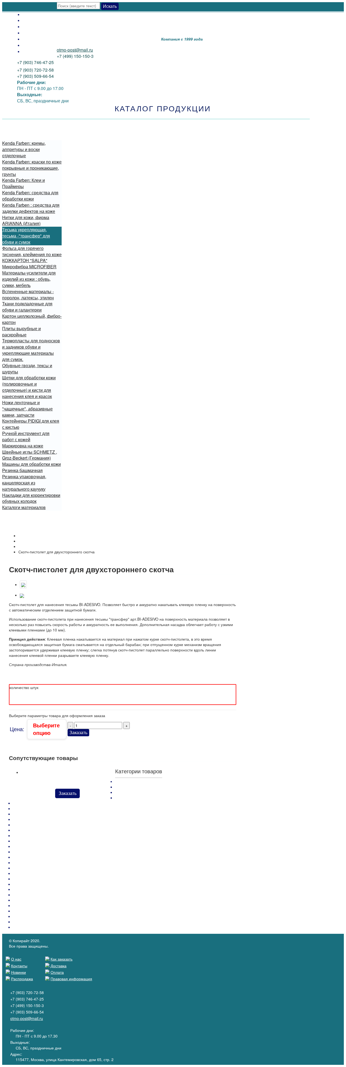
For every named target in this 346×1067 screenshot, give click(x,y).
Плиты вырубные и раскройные (21, 331)
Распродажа (34, 32)
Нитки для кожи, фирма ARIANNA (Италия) (25, 220)
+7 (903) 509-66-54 (35, 76)
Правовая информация (71, 978)
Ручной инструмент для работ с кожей (25, 436)
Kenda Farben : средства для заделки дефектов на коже (30, 208)
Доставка (31, 20)
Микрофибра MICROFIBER (29, 266)
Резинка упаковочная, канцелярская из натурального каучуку (24, 482)
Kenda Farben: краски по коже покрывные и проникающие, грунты (32, 168)
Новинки (31, 39)
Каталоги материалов (24, 507)
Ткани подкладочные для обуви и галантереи (27, 306)
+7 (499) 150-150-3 (75, 56)
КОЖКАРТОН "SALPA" (24, 260)
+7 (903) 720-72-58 (35, 70)
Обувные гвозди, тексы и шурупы (27, 368)
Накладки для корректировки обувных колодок (31, 498)
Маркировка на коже (22, 446)
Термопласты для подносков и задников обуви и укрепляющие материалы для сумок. (31, 349)
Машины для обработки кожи (31, 464)
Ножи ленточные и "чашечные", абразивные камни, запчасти (27, 408)
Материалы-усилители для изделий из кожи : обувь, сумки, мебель (29, 279)
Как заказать (34, 26)
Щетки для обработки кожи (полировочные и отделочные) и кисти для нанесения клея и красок (29, 386)
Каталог (25, 541)
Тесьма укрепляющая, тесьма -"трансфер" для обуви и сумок (26, 235)
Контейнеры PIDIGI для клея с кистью (30, 424)
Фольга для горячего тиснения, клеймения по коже (32, 251)
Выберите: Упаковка (30, 675)
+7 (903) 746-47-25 (35, 62)
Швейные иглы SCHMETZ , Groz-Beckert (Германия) (29, 455)
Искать (110, 6)
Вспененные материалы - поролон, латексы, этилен (28, 294)
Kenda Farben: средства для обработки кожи (30, 195)
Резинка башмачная (22, 470)
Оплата (29, 14)
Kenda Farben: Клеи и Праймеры (23, 183)
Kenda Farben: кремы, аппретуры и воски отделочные (24, 149)
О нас (28, 51)
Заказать (78, 732)
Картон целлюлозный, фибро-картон (32, 319)
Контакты (31, 45)
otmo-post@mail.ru (75, 50)
